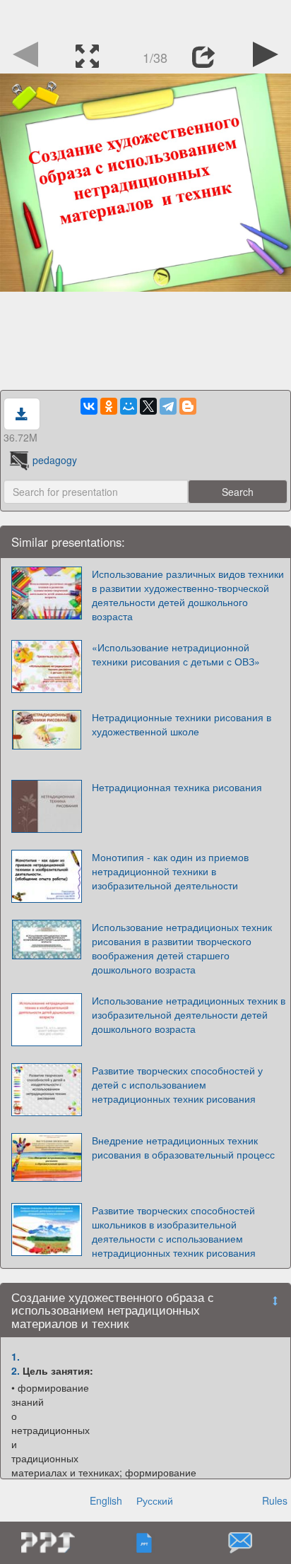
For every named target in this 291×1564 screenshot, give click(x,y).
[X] (148, 406)
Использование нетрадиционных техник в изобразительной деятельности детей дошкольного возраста (188, 1014)
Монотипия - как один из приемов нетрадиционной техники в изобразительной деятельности (170, 871)
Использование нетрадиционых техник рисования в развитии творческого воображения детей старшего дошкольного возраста (182, 948)
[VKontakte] (89, 406)
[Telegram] (168, 406)
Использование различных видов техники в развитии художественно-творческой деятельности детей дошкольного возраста (188, 595)
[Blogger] (187, 406)
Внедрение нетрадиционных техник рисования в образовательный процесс (183, 1147)
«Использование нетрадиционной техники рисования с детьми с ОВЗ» (176, 654)
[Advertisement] (145, 17)
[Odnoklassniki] (108, 406)
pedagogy (54, 460)
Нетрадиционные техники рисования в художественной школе (181, 724)
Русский (154, 1500)
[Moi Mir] (128, 406)
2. (15, 1370)
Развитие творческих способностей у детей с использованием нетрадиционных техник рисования (177, 1084)
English (106, 1500)
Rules (274, 1500)
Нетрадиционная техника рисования (177, 787)
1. (15, 1356)
